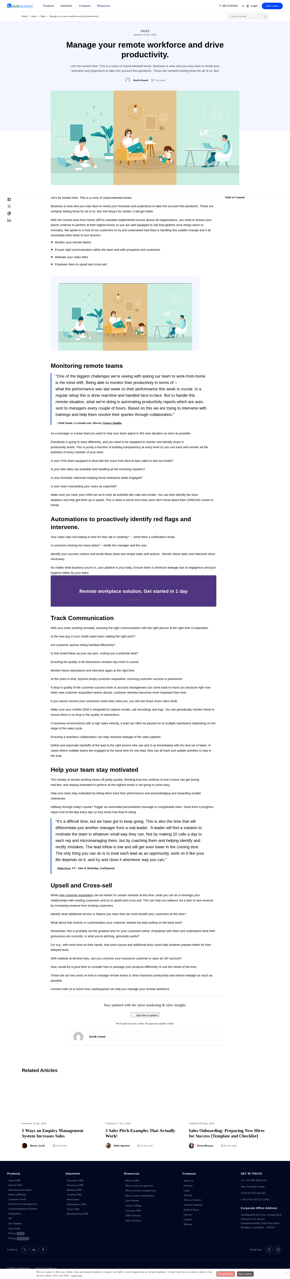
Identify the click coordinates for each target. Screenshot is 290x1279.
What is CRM (132, 1180)
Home (24, 16)
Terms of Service (192, 1200)
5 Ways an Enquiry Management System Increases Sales (61, 1116)
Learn (34, 16)
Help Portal (14, 1228)
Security (188, 1195)
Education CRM (75, 1180)
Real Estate (73, 1199)
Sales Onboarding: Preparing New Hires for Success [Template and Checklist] (228, 1116)
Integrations (14, 1213)
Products (48, 5)
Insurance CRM (75, 1185)
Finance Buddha (112, 423)
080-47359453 (230, 5)
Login (254, 5)
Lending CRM (74, 1194)
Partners (188, 1185)
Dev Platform (15, 1223)
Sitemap (188, 1224)
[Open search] (265, 16)
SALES (145, 31)
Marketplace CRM (76, 1204)
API (10, 1218)
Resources (103, 5)
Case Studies (132, 1200)
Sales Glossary (133, 1220)
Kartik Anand (97, 1036)
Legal (186, 1190)
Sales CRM (14, 1180)
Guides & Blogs (133, 1205)
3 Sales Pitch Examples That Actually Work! (145, 1116)
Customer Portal (17, 1199)
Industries (66, 5)
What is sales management (139, 1195)
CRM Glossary (133, 1215)
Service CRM (15, 1185)
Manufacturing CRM (77, 1213)
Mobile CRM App (17, 1194)
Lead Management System (22, 1208)
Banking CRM (74, 1190)
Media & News (191, 1209)
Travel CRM (73, 1209)
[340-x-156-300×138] (20, 6)
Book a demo (272, 6)
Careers (188, 1214)
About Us (188, 1180)
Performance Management (22, 1204)
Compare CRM (133, 1210)
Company (84, 5)
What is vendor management (140, 1190)
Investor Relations (193, 1204)
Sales (43, 16)
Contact (188, 1219)
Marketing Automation (20, 1190)
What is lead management (139, 1185)
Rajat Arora (64, 868)
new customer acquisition (76, 895)
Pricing (15, 1233)
